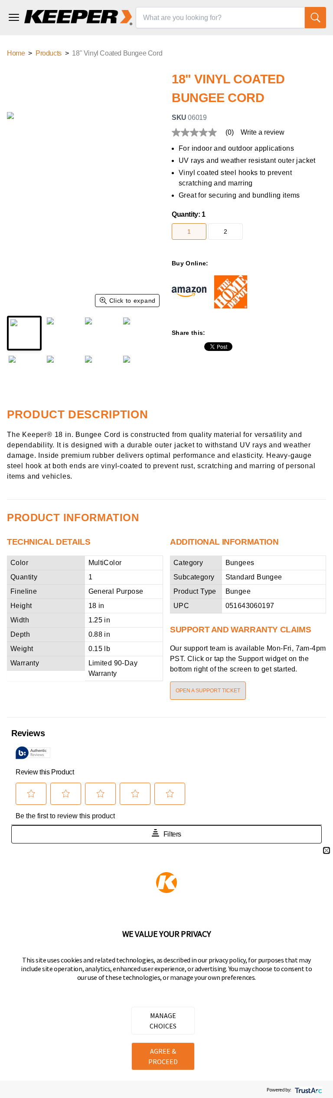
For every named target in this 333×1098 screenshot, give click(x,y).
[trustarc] (307, 1089)
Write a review (262, 132)
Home (16, 53)
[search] (315, 17)
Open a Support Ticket (208, 691)
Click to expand (132, 300)
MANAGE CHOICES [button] (163, 1020)
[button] (326, 850)
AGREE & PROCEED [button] (163, 1056)
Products (49, 53)
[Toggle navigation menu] (14, 17)
